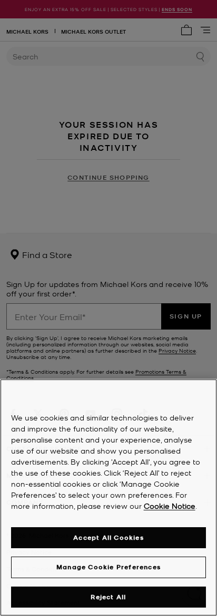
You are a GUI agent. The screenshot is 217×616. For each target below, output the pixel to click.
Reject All (108, 596)
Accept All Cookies (108, 537)
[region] (108, 497)
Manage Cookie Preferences (108, 566)
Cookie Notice (169, 505)
